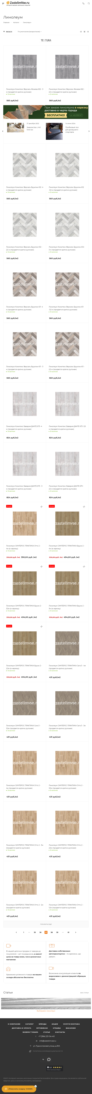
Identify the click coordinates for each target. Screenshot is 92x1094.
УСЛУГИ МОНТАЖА (71, 1024)
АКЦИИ (55, 1024)
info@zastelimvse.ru (47, 1041)
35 (35, 932)
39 (57, 932)
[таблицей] (87, 31)
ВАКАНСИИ (71, 1028)
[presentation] (3, 131)
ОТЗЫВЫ (57, 1028)
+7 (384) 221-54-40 (46, 1036)
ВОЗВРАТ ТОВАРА (30, 1032)
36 (40, 932)
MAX (48, 1059)
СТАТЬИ (46, 1032)
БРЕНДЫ (42, 1024)
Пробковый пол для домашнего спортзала (72, 129)
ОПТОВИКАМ (42, 1028)
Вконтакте (43, 1059)
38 (52, 932)
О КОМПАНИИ (14, 1024)
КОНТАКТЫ (60, 1032)
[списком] (84, 31)
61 (68, 932)
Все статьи (84, 993)
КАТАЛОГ (29, 1024)
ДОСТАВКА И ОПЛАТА (21, 1028)
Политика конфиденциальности (48, 1051)
